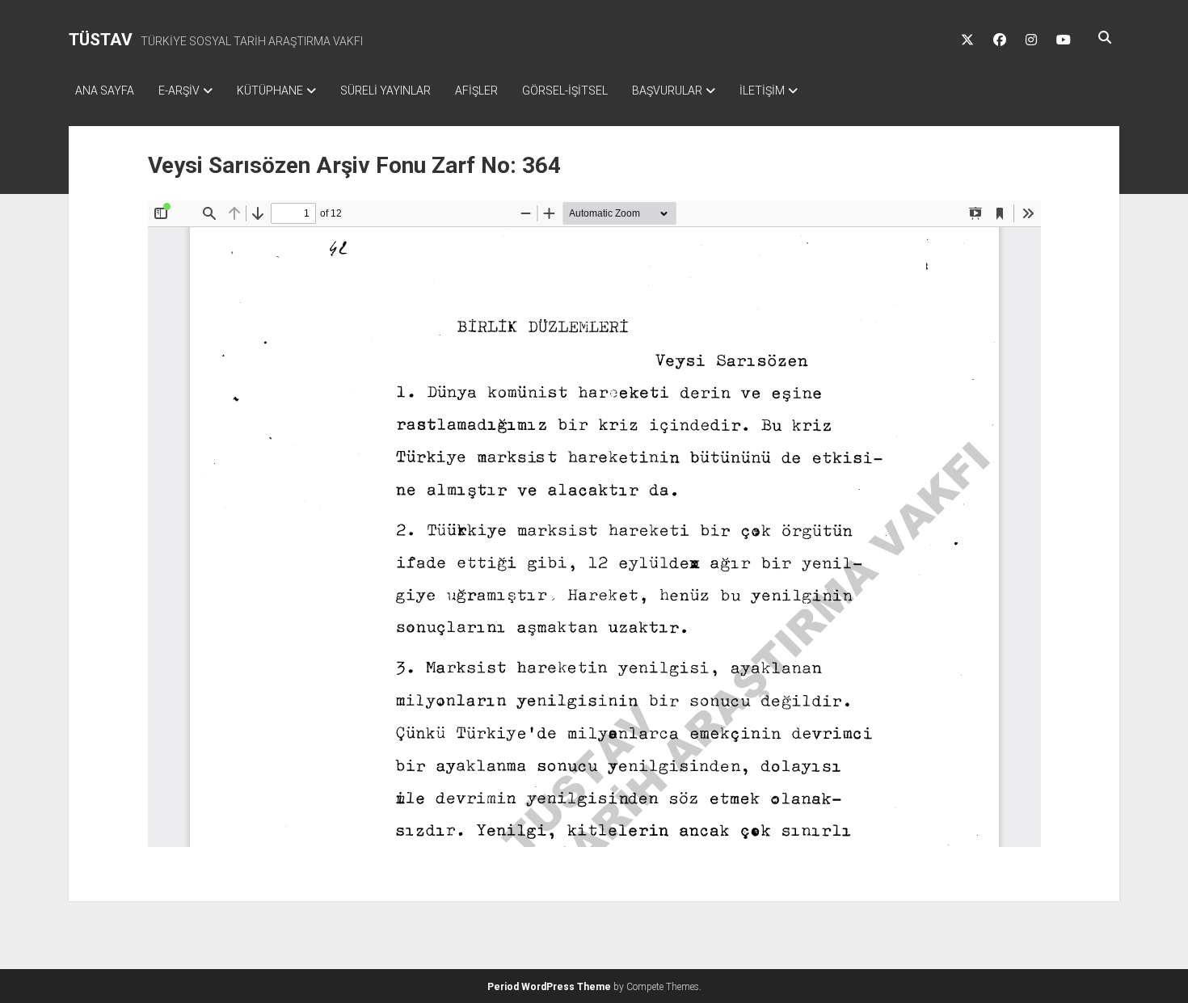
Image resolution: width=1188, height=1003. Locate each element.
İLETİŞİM (762, 90)
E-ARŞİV (179, 90)
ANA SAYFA (104, 90)
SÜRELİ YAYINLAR (385, 90)
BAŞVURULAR (667, 90)
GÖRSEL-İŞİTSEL (565, 90)
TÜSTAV (101, 39)
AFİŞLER (476, 90)
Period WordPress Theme (549, 986)
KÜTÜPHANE (270, 90)
